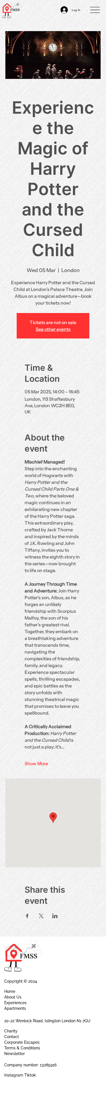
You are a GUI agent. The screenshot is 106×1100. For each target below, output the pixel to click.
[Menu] (95, 10)
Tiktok (30, 1075)
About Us (12, 997)
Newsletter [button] (14, 1053)
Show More (36, 763)
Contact (11, 1036)
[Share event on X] (41, 916)
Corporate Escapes (22, 1042)
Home (9, 991)
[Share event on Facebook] (27, 916)
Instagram (13, 1075)
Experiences (15, 1002)
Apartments (15, 1008)
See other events (53, 329)
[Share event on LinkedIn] (55, 916)
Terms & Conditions (22, 1048)
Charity (11, 1031)
